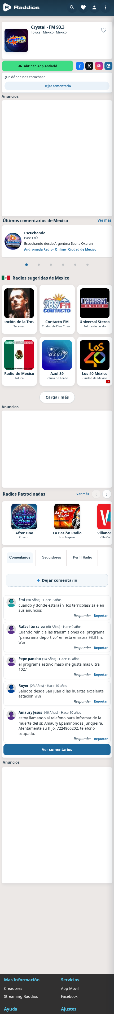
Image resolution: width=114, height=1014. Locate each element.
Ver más (104, 220)
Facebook (69, 996)
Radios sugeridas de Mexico (40, 278)
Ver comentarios (57, 749)
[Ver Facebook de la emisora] (80, 66)
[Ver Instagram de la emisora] (99, 66)
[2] (39, 265)
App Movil (70, 988)
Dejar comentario (57, 86)
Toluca (36, 32)
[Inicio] (21, 7)
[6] (87, 265)
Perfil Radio (82, 557)
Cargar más (57, 397)
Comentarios (19, 557)
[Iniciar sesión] (94, 7)
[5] (75, 265)
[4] (63, 265)
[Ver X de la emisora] (89, 66)
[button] (72, 7)
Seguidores (51, 557)
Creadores (13, 988)
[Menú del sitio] (105, 7)
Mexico (48, 32)
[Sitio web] (108, 66)
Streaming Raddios (21, 996)
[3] (51, 265)
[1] (26, 265)
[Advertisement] (57, 157)
